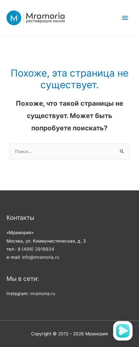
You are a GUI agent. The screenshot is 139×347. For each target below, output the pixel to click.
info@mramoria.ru (40, 257)
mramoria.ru (42, 293)
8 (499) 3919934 (36, 249)
